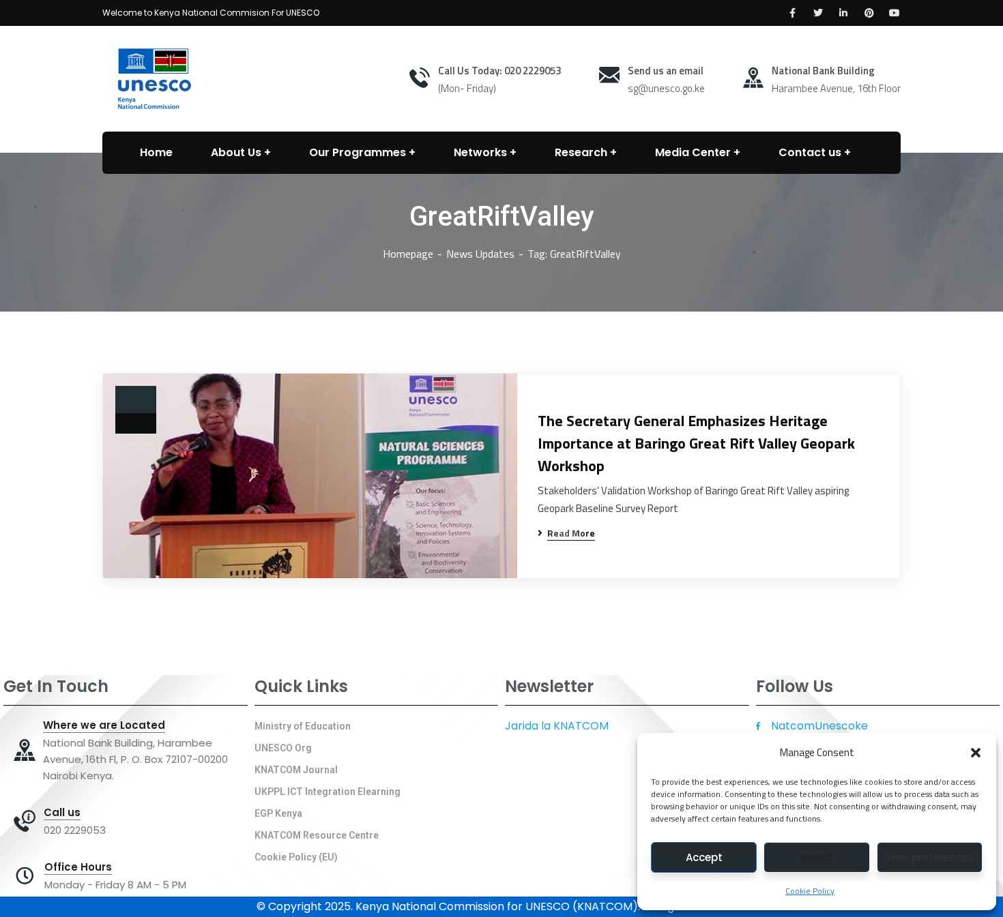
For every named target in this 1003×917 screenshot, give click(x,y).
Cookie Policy (809, 890)
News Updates (480, 253)
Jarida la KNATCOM (557, 726)
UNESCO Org (283, 747)
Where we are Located (104, 725)
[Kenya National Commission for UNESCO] (152, 78)
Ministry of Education (303, 726)
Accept (704, 857)
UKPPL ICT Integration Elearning (328, 791)
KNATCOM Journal (296, 769)
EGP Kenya (278, 813)
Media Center (693, 152)
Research (581, 152)
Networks (480, 152)
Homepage (408, 253)
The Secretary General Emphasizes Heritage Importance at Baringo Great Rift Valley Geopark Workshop (696, 443)
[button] (976, 753)
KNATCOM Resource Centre (317, 835)
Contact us (810, 152)
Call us (62, 813)
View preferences (929, 857)
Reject (817, 857)
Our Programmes (357, 152)
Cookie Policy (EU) (296, 857)
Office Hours (78, 867)
